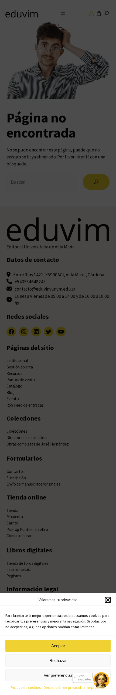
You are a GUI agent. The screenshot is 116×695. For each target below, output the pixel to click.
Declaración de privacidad (64, 687)
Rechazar (58, 660)
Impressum (96, 687)
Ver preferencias (58, 675)
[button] (108, 600)
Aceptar (58, 645)
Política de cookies (26, 687)
